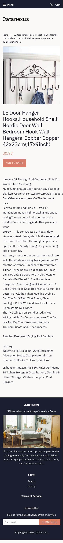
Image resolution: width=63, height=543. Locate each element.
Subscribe (49, 522)
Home (5, 34)
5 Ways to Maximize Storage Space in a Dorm (31, 411)
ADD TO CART (14, 162)
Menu (10, 4)
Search (31, 481)
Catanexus (41, 532)
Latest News (31, 404)
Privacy (31, 486)
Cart (57, 4)
